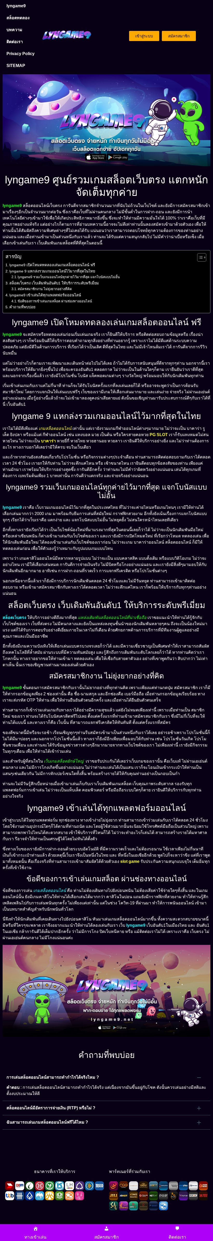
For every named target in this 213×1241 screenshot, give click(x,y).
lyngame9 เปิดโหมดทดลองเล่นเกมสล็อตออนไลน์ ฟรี (52, 265)
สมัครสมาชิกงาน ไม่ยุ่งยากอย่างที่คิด (45, 289)
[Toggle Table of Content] (199, 257)
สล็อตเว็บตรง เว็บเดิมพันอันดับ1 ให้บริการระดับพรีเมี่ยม (54, 283)
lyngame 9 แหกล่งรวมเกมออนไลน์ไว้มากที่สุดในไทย (52, 271)
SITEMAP (15, 65)
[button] (106, 1077)
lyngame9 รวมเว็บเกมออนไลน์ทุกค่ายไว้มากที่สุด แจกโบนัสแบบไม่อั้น (69, 277)
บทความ (14, 30)
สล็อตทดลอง (18, 18)
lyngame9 (16, 6)
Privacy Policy (20, 53)
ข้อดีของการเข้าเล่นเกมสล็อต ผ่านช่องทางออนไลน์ (55, 301)
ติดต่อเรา (14, 41)
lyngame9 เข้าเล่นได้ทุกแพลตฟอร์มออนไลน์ (45, 295)
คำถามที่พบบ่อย (22, 307)
